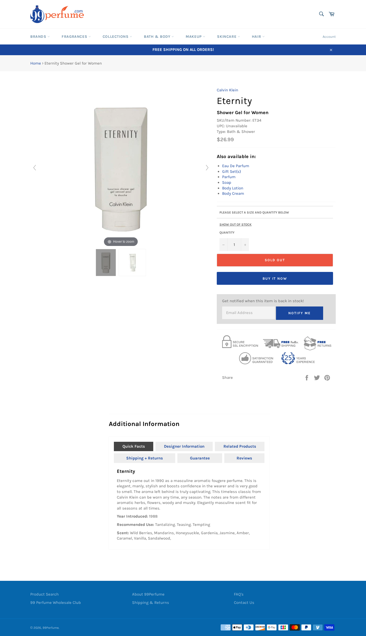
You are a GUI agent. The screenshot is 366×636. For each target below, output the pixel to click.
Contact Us (244, 602)
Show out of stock (235, 224)
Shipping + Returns (144, 458)
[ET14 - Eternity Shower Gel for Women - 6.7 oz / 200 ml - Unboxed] (132, 262)
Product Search (44, 594)
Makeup (194, 36)
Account (329, 37)
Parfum (229, 176)
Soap (226, 182)
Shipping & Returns (150, 602)
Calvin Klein (227, 90)
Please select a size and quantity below (254, 212)
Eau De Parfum (235, 165)
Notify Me (299, 313)
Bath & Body (157, 36)
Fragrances (75, 36)
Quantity (226, 232)
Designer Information (184, 446)
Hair (257, 36)
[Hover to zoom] (120, 167)
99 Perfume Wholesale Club (55, 602)
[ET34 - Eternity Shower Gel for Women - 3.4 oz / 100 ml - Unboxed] (106, 262)
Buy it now (275, 278)
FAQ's (239, 594)
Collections (116, 36)
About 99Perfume (148, 594)
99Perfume (51, 628)
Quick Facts (133, 446)
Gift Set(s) (231, 171)
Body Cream (233, 193)
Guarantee (200, 458)
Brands (38, 36)
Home (35, 63)
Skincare (227, 36)
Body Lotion (232, 188)
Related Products (239, 446)
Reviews (244, 458)
